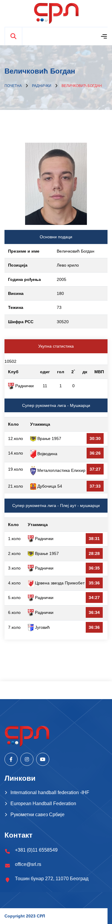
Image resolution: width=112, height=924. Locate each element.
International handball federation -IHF (49, 792)
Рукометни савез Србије (37, 814)
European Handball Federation (43, 803)
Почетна (13, 86)
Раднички (41, 86)
